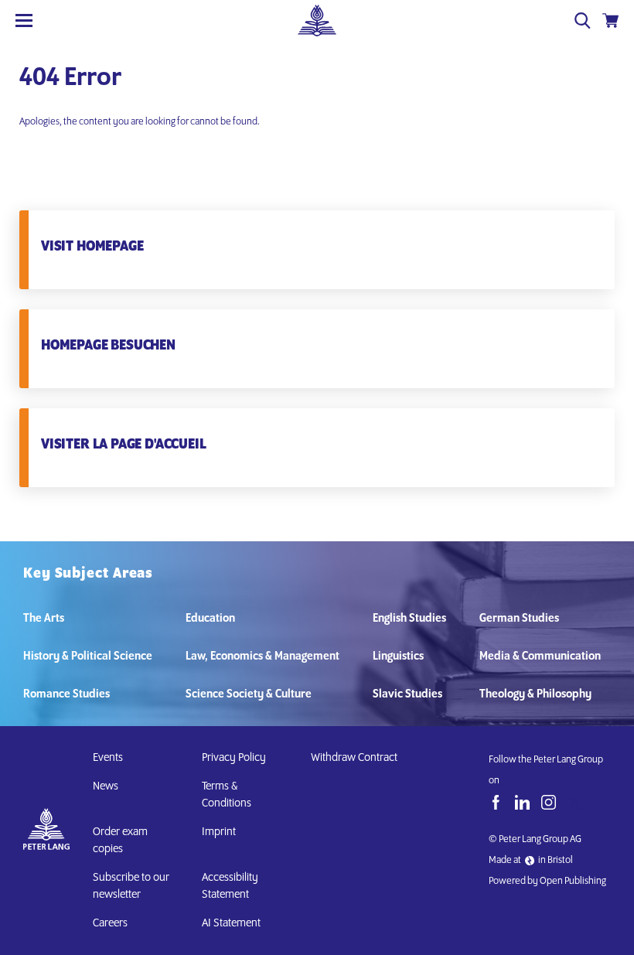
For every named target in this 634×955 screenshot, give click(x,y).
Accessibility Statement (230, 886)
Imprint (219, 832)
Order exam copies (120, 840)
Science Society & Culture (249, 694)
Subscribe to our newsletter (131, 886)
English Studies (409, 618)
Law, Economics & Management (262, 656)
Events (108, 758)
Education (210, 618)
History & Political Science (87, 656)
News (105, 786)
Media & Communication (540, 656)
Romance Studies (66, 694)
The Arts (43, 618)
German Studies (519, 618)
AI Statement (233, 923)
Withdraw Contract (354, 758)
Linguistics (398, 656)
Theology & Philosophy (535, 694)
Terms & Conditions (226, 795)
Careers (110, 923)
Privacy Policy (234, 758)
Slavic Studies (407, 694)
